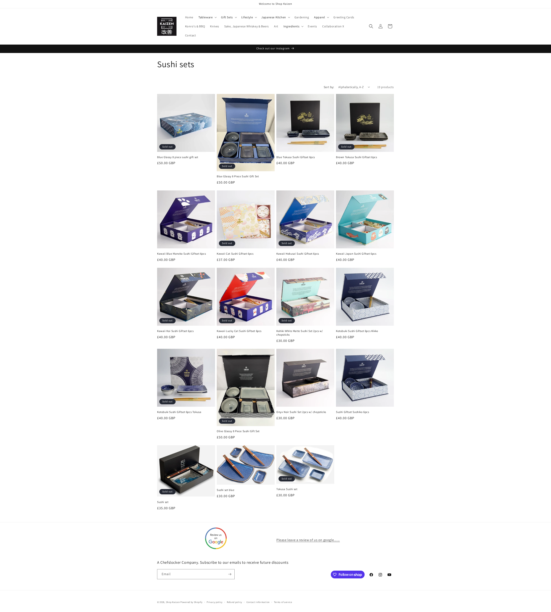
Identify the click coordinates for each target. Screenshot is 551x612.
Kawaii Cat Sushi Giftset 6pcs (235, 253)
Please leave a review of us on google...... (308, 540)
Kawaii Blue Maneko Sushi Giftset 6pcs (181, 253)
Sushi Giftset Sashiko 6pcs (352, 412)
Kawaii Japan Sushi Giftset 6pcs (356, 253)
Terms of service (283, 602)
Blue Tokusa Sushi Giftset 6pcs (295, 157)
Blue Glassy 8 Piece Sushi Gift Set (238, 176)
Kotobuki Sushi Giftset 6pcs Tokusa (179, 412)
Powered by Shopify (191, 602)
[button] (207, 17)
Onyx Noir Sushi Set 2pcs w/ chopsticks (301, 412)
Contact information (258, 602)
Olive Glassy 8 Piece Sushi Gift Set (238, 431)
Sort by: (329, 87)
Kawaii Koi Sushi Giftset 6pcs (175, 331)
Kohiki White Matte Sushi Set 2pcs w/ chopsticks (299, 332)
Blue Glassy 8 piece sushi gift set (177, 157)
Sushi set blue (225, 490)
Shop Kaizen (173, 602)
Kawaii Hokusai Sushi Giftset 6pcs (297, 253)
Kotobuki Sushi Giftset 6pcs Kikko (357, 331)
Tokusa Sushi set (286, 489)
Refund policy (234, 602)
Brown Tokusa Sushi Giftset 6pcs (356, 157)
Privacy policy (215, 602)
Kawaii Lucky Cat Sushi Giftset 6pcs (239, 331)
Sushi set (162, 502)
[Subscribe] (229, 574)
